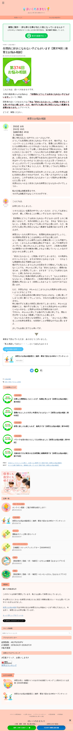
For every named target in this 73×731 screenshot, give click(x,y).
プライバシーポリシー (40, 714)
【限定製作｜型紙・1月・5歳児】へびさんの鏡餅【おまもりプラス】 (39, 561)
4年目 (10, 382)
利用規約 (60, 714)
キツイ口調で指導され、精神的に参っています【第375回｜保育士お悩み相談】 (33, 465)
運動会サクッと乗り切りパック (24, 534)
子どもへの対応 (16, 382)
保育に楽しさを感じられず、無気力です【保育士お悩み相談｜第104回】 (42, 426)
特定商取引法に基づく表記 (37, 716)
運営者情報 (52, 714)
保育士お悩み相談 (10, 607)
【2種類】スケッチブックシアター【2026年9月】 (31, 548)
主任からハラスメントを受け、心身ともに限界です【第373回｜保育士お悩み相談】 (35, 463)
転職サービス (18, 17)
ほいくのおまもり (36, 721)
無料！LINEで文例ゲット (20, 727)
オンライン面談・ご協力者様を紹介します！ (29, 507)
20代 (6, 382)
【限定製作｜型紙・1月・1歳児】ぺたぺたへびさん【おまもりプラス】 (39, 574)
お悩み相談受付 (55, 17)
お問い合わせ (28, 714)
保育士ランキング (9, 665)
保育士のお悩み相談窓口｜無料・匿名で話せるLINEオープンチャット (39, 521)
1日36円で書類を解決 (50, 727)
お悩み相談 (8, 379)
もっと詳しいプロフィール (13, 615)
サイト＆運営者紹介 (16, 714)
